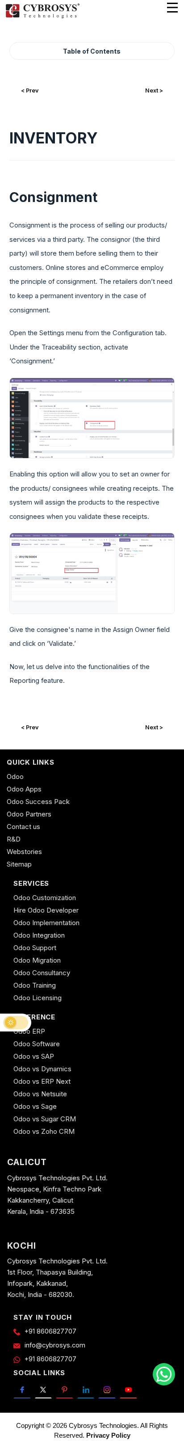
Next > (154, 90)
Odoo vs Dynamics (42, 1069)
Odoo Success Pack (38, 801)
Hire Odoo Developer (46, 910)
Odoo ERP (29, 1031)
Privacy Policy (108, 1435)
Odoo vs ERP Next (42, 1081)
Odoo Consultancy (41, 972)
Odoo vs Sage (35, 1106)
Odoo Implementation (46, 922)
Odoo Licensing (37, 997)
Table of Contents (92, 51)
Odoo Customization (44, 897)
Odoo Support (34, 947)
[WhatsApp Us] (163, 1374)
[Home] (42, 17)
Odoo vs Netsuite (40, 1094)
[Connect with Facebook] (22, 1389)
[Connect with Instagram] (107, 1389)
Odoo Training (34, 985)
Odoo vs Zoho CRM (44, 1131)
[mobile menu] (172, 8)
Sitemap (19, 864)
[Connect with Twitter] (43, 1389)
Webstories (24, 851)
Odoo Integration (39, 935)
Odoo (15, 776)
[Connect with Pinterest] (64, 1389)
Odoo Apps (24, 789)
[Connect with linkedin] (86, 1389)
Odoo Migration (37, 960)
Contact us (23, 826)
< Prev (29, 90)
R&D (14, 839)
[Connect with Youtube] (128, 1389)
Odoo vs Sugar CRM (44, 1119)
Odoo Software (36, 1044)
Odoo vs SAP (33, 1056)
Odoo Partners (29, 814)
